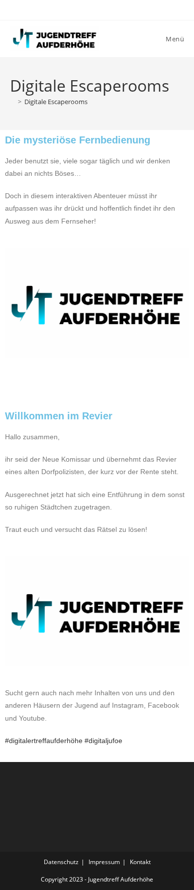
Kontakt (140, 862)
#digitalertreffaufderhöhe (44, 741)
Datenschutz (61, 862)
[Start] (12, 101)
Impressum (104, 862)
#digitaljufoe (103, 741)
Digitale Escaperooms (56, 101)
